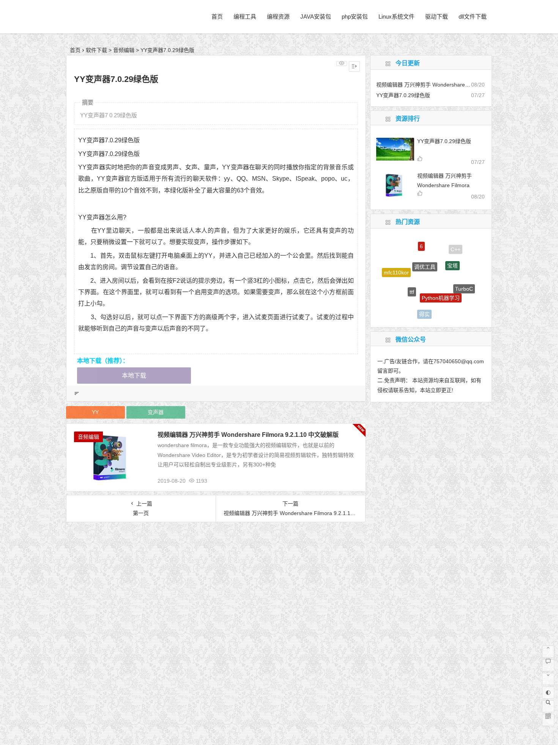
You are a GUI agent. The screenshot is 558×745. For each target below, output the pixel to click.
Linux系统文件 (396, 16)
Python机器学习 (441, 288)
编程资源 (278, 16)
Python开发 (400, 299)
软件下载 (96, 50)
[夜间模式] (548, 693)
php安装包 (355, 16)
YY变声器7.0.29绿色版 (444, 141)
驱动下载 (436, 16)
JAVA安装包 (315, 16)
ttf (412, 282)
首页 (217, 16)
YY (95, 412)
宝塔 (452, 257)
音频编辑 (123, 50)
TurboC (464, 284)
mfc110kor (396, 269)
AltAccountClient (451, 309)
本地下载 (134, 375)
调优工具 (424, 257)
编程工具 (244, 16)
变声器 (156, 412)
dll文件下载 (473, 16)
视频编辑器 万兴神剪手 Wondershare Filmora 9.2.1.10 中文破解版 (248, 435)
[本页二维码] (548, 720)
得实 (424, 310)
